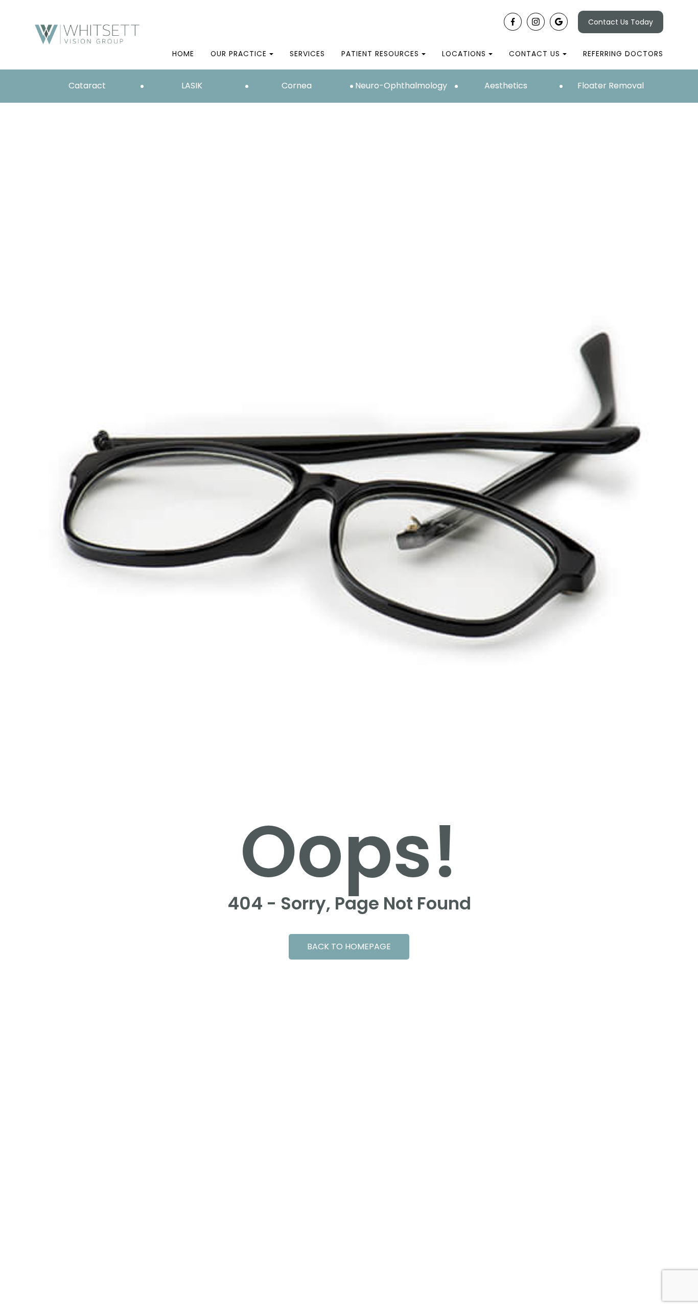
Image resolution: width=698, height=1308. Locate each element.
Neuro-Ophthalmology (401, 85)
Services (307, 54)
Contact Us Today (620, 22)
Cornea (297, 85)
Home (183, 54)
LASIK (191, 85)
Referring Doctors (623, 54)
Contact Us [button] (534, 54)
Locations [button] (464, 54)
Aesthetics (505, 85)
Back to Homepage (349, 946)
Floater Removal (610, 85)
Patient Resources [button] (380, 54)
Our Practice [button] (239, 54)
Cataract (87, 85)
